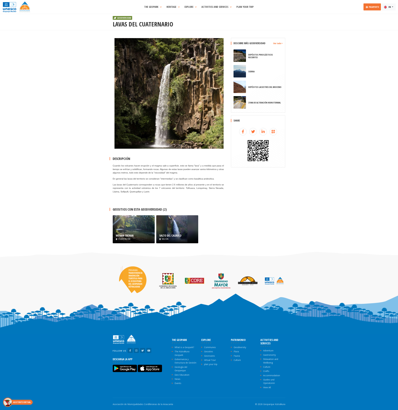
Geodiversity (240, 347)
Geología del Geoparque (181, 369)
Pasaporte (373, 6)
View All (267, 387)
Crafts (266, 371)
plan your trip (210, 364)
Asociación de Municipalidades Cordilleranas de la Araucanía (143, 404)
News (177, 378)
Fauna (237, 355)
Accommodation (271, 375)
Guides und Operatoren (269, 381)
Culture (237, 360)
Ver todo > (278, 43)
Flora (236, 351)
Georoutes (209, 355)
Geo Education (182, 374)
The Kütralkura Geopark (182, 353)
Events (178, 383)
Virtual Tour (210, 360)
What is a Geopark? (184, 347)
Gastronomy (269, 354)
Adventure (268, 350)
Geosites (208, 351)
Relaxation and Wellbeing (270, 361)
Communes (210, 347)
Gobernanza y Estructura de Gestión (185, 361)
